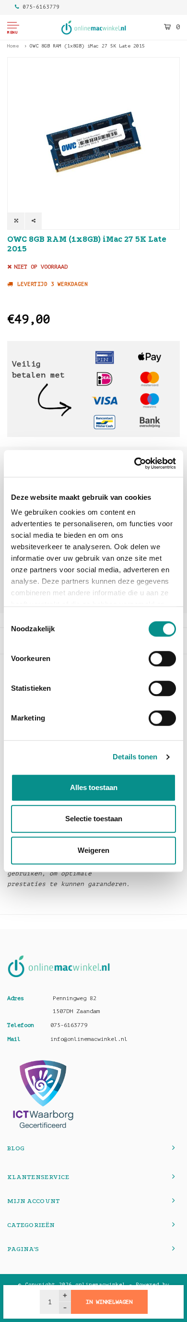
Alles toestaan (93, 787)
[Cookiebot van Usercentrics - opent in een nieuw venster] (134, 463)
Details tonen (135, 757)
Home (13, 45)
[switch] (162, 658)
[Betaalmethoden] (104, 357)
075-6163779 (41, 7)
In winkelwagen (109, 1301)
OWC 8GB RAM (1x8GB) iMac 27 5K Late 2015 (87, 45)
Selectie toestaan (93, 818)
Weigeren (93, 850)
